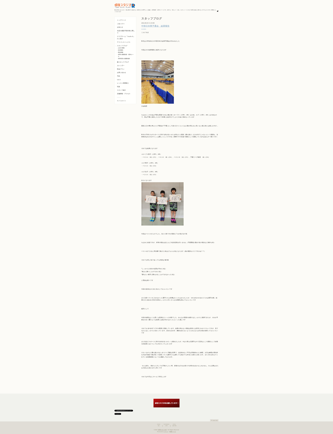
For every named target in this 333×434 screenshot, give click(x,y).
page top (215, 420)
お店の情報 (121, 48)
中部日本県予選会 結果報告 (155, 26)
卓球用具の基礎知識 (124, 58)
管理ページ (172, 431)
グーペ (166, 431)
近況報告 (120, 50)
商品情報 (120, 52)
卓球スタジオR (162, 429)
